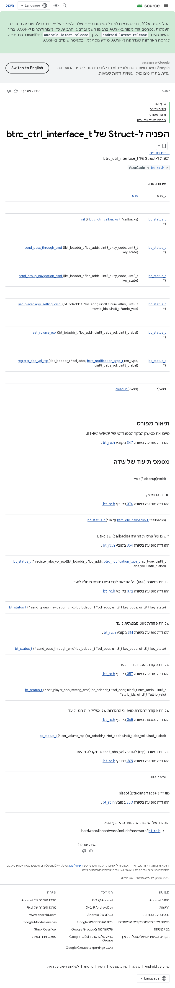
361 (130, 632)
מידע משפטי (118, 966)
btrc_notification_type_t (105, 361)
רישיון (101, 966)
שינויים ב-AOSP (56, 40)
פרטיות (88, 966)
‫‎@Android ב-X (102, 900)
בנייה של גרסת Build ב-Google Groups (91, 938)
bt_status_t (157, 219)
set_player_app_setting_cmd (40, 304)
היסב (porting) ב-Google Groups (89, 948)
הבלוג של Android (100, 915)
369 (129, 761)
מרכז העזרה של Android (39, 900)
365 (129, 720)
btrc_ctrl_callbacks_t (105, 219)
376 (129, 504)
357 (129, 674)
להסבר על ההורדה (157, 915)
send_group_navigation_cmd (41, 276)
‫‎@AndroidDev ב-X (99, 907)
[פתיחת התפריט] (165, 5)
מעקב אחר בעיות (44, 937)
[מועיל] (15, 91)
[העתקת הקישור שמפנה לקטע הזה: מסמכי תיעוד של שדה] (107, 462)
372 (129, 591)
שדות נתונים (159, 153)
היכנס (9, 5)
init (83, 219)
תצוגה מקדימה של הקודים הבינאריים (144, 922)
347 (129, 442)
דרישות (165, 907)
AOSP (166, 91)
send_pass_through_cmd (44, 248)
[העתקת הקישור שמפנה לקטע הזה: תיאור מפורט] (130, 424)
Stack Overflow (45, 929)
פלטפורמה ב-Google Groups (92, 929)
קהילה (136, 966)
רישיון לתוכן (76, 865)
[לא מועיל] (8, 91)
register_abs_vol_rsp (33, 361)
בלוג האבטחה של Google (95, 922)
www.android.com (43, 915)
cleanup (122, 389)
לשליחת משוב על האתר (62, 966)
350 (129, 802)
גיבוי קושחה (162, 929)
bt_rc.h (158, 167)
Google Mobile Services (40, 922)
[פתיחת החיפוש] (64, 5)
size (135, 196)
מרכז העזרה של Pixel (42, 907)
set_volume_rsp (45, 332)
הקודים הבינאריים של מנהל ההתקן (146, 937)
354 (129, 545)
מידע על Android (157, 966)
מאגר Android (159, 900)
